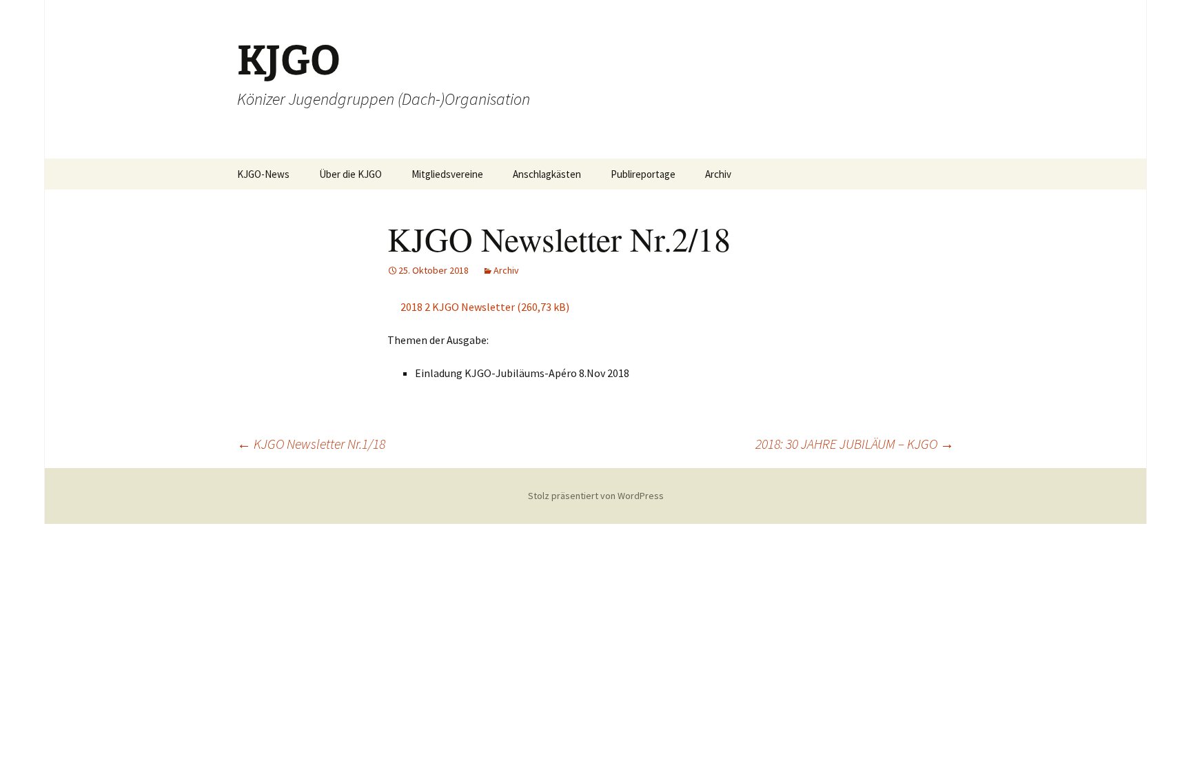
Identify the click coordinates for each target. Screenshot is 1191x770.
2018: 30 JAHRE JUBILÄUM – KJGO (854, 443)
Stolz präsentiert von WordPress (596, 495)
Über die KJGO (350, 174)
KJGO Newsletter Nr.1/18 (311, 443)
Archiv (718, 174)
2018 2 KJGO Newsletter (457, 307)
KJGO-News (263, 174)
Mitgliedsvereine (447, 174)
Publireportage (643, 174)
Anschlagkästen (547, 174)
